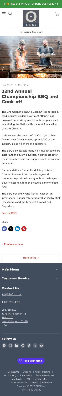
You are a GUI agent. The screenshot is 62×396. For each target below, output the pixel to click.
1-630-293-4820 (11, 302)
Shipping (27, 371)
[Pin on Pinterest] (24, 228)
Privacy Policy (41, 379)
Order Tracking (42, 371)
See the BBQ (9, 213)
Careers (34, 382)
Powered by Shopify (31, 389)
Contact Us (13, 371)
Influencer (47, 382)
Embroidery (26, 375)
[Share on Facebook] (4, 228)
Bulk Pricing (10, 375)
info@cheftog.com (12, 294)
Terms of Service (18, 382)
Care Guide (16, 379)
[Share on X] (10, 228)
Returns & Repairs (45, 375)
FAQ (28, 379)
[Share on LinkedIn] (17, 228)
